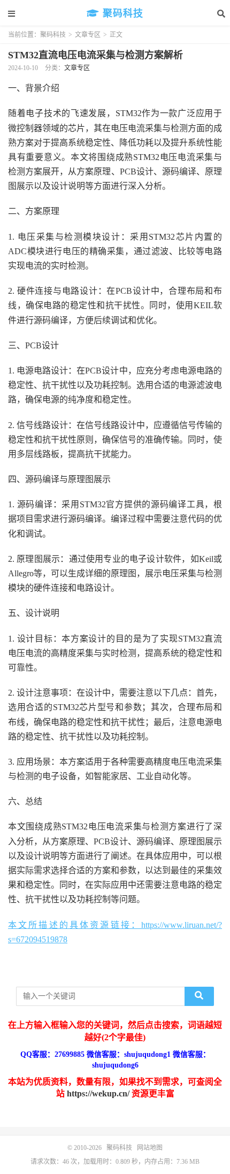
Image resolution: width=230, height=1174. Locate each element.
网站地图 (150, 1148)
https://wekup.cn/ (98, 1093)
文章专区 (88, 35)
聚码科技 (121, 13)
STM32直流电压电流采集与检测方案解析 (95, 55)
